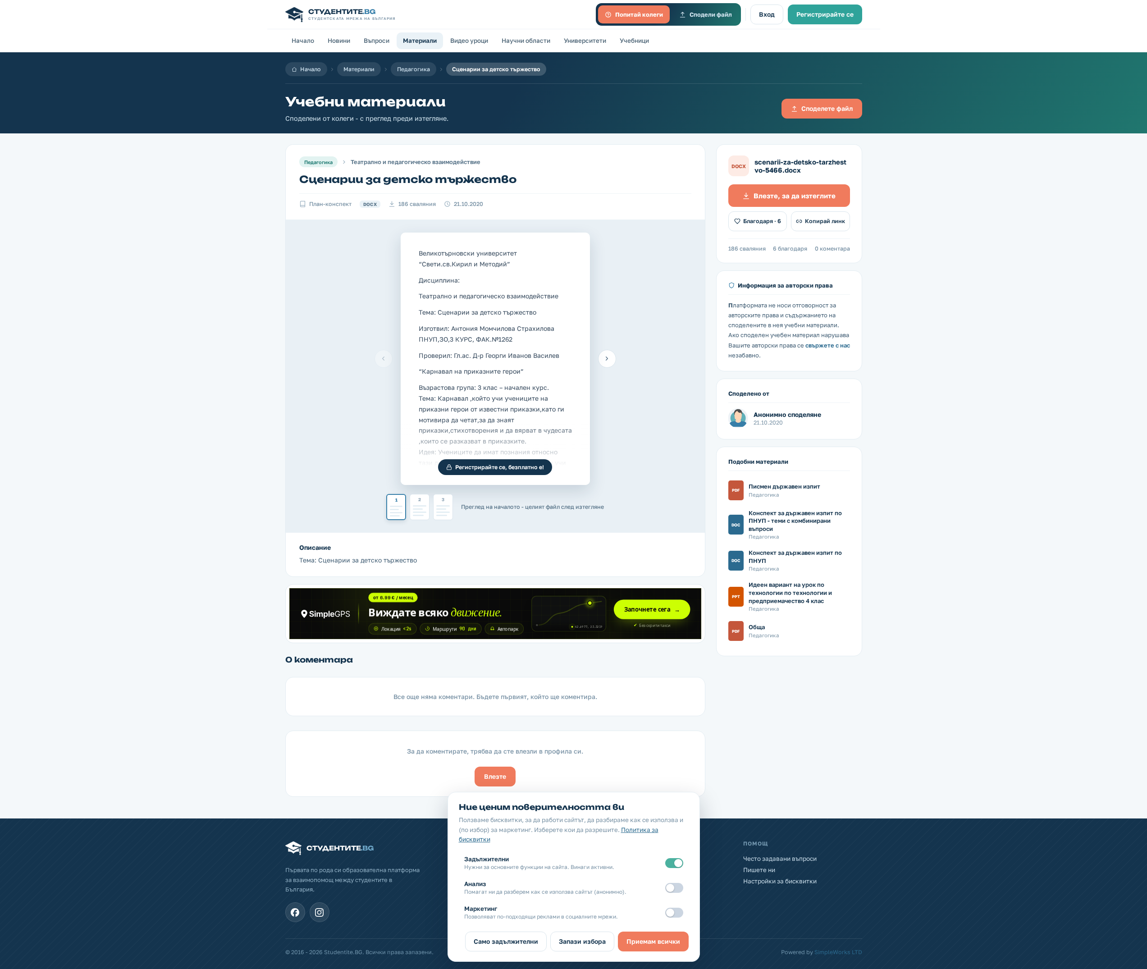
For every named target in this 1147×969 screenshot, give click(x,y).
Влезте (495, 776)
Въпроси (376, 40)
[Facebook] (295, 912)
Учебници (634, 40)
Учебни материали (365, 102)
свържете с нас (827, 345)
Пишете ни (759, 869)
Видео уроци (469, 40)
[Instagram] (319, 912)
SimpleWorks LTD (838, 952)
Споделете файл (827, 108)
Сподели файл (711, 14)
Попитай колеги (639, 14)
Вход (767, 14)
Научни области (526, 40)
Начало (303, 40)
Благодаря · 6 (762, 221)
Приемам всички (653, 941)
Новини (339, 40)
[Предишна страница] (384, 359)
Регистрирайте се (825, 14)
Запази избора (582, 941)
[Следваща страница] (607, 359)
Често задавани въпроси (780, 858)
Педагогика (413, 69)
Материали (420, 40)
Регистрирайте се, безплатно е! (499, 467)
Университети (585, 40)
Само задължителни (506, 941)
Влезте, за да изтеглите (795, 196)
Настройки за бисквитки (780, 881)
